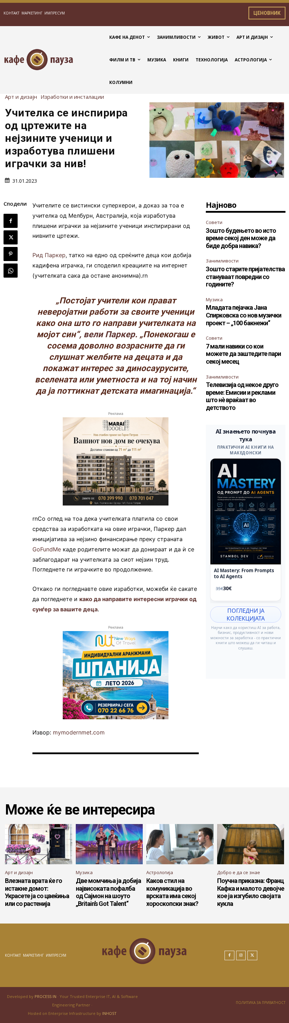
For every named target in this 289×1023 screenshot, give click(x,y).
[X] (11, 237)
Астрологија (159, 872)
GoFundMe (46, 549)
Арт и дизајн (21, 96)
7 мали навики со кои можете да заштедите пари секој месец (243, 354)
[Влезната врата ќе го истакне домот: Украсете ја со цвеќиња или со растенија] (38, 844)
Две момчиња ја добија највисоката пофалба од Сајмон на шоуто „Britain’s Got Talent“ (108, 892)
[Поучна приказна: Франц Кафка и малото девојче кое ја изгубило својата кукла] (250, 844)
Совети (214, 222)
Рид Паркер (49, 255)
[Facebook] (11, 221)
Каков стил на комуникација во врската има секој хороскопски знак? (172, 892)
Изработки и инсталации (72, 96)
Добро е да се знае (238, 872)
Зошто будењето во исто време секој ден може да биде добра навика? (241, 238)
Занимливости (222, 261)
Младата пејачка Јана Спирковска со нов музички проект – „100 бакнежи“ (243, 315)
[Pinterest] (11, 254)
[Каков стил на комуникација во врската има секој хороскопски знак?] (180, 844)
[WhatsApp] (11, 271)
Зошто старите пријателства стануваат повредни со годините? (245, 276)
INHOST (109, 1013)
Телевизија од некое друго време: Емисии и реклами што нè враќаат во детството (242, 396)
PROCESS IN (46, 996)
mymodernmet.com (79, 732)
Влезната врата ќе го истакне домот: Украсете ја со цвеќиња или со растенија (37, 892)
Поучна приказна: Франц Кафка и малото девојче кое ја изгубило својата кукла (250, 892)
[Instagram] (241, 956)
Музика (214, 299)
